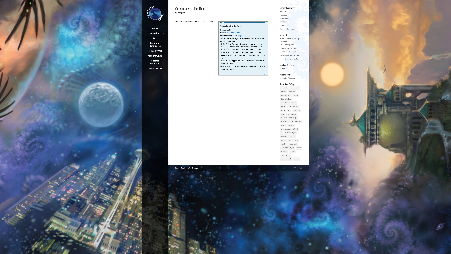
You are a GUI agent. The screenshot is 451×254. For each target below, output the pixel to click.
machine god (293, 118)
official (295, 129)
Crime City (283, 25)
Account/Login (155, 56)
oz (281, 133)
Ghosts (293, 103)
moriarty (298, 121)
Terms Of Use (155, 51)
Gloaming (239, 33)
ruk (289, 140)
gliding (283, 106)
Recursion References (155, 44)
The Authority (285, 18)
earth (289, 95)
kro (287, 114)
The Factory (284, 68)
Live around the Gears (288, 52)
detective (283, 92)
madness (284, 121)
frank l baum (285, 103)
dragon (283, 95)
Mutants (283, 125)
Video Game (285, 155)
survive (299, 148)
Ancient (288, 88)
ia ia (289, 110)
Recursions (155, 33)
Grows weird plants (287, 45)
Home (155, 28)
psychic (283, 140)
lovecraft (284, 118)
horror (283, 110)
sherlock (295, 140)
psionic (292, 136)
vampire (292, 151)
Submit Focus (155, 68)
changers (296, 88)
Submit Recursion (155, 62)
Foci (155, 38)
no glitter (291, 125)
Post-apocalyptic (290, 133)
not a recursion (286, 129)
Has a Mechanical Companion (290, 55)
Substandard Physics (287, 148)
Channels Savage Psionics (289, 48)
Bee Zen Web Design (189, 168)
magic (291, 121)
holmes (295, 106)
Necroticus (283, 15)
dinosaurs (292, 92)
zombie (296, 159)
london (293, 114)
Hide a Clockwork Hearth (289, 59)
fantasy (296, 95)
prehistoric (284, 136)
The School (284, 22)
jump (282, 114)
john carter (296, 110)
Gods (289, 106)
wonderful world (286, 159)
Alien (282, 88)
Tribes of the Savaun (287, 29)
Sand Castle (284, 11)
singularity (284, 144)
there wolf (284, 151)
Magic (240, 36)
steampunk (293, 144)
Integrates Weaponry (287, 78)
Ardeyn (232, 33)
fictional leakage (286, 99)
